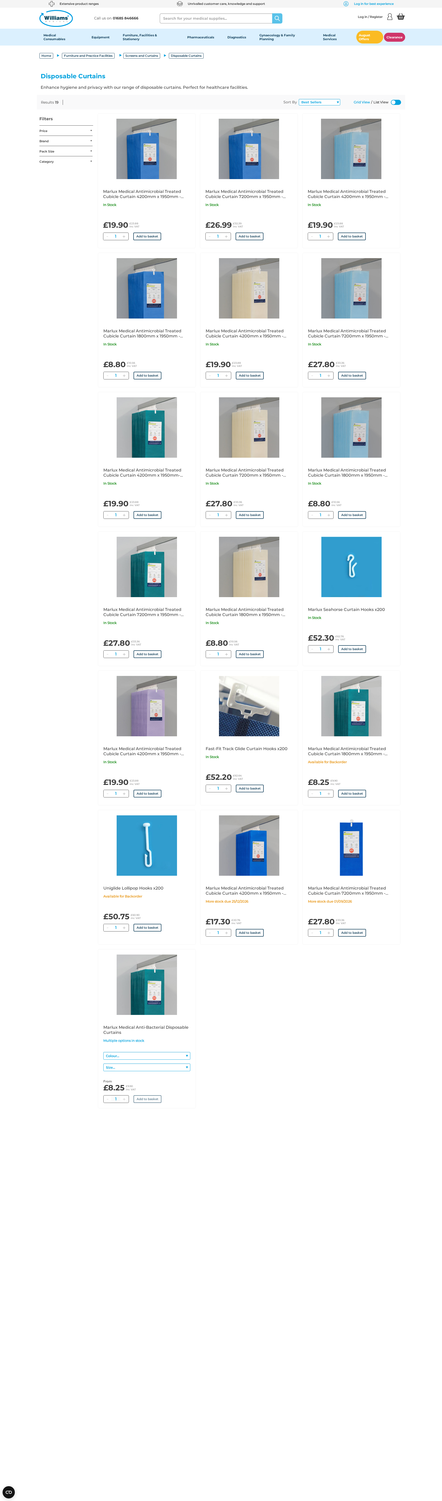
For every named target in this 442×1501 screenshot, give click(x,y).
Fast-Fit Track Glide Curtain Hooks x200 (247, 748)
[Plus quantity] (124, 1099)
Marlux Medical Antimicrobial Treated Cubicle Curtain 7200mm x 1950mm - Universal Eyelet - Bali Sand (245, 473)
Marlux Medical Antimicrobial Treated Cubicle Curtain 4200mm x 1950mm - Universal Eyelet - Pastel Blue (347, 194)
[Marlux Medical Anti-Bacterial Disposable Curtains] (146, 985)
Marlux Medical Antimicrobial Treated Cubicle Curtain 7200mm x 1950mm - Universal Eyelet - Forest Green (142, 612)
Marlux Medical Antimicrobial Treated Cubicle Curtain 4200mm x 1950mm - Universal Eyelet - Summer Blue (142, 194)
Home (46, 56)
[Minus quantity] (107, 1099)
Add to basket (147, 236)
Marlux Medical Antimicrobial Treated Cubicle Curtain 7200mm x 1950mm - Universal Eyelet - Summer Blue (244, 194)
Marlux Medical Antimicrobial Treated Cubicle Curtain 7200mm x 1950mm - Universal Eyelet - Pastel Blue (347, 333)
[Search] (277, 18)
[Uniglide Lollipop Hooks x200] (146, 845)
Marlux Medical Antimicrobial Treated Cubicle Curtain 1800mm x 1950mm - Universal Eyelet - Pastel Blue (347, 473)
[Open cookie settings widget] (9, 1492)
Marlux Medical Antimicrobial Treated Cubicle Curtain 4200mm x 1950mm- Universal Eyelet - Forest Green (142, 473)
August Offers (364, 37)
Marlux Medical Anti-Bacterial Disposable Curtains (146, 1030)
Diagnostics (236, 37)
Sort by (290, 102)
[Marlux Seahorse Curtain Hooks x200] (351, 567)
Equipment (100, 37)
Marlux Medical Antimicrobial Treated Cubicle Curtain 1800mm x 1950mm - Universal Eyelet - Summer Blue (142, 333)
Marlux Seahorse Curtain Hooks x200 (346, 609)
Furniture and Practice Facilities (88, 56)
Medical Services (330, 37)
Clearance (394, 37)
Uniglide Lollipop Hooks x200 (133, 888)
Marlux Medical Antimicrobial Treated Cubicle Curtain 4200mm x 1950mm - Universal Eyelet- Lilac (142, 751)
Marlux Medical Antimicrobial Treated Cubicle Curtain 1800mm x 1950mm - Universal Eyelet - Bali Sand (245, 612)
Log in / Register (370, 17)
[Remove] (107, 236)
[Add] (124, 236)
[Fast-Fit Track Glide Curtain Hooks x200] (249, 706)
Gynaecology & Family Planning (277, 37)
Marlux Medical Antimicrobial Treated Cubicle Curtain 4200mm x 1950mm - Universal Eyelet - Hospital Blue (245, 891)
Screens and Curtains (141, 56)
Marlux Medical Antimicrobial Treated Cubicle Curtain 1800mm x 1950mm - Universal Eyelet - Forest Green (347, 751)
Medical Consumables (54, 37)
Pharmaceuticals (200, 37)
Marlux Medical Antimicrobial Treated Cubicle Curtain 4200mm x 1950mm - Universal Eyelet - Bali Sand (245, 333)
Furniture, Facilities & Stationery (140, 37)
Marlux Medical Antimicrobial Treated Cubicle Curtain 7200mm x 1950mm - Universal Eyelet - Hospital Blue (347, 891)
